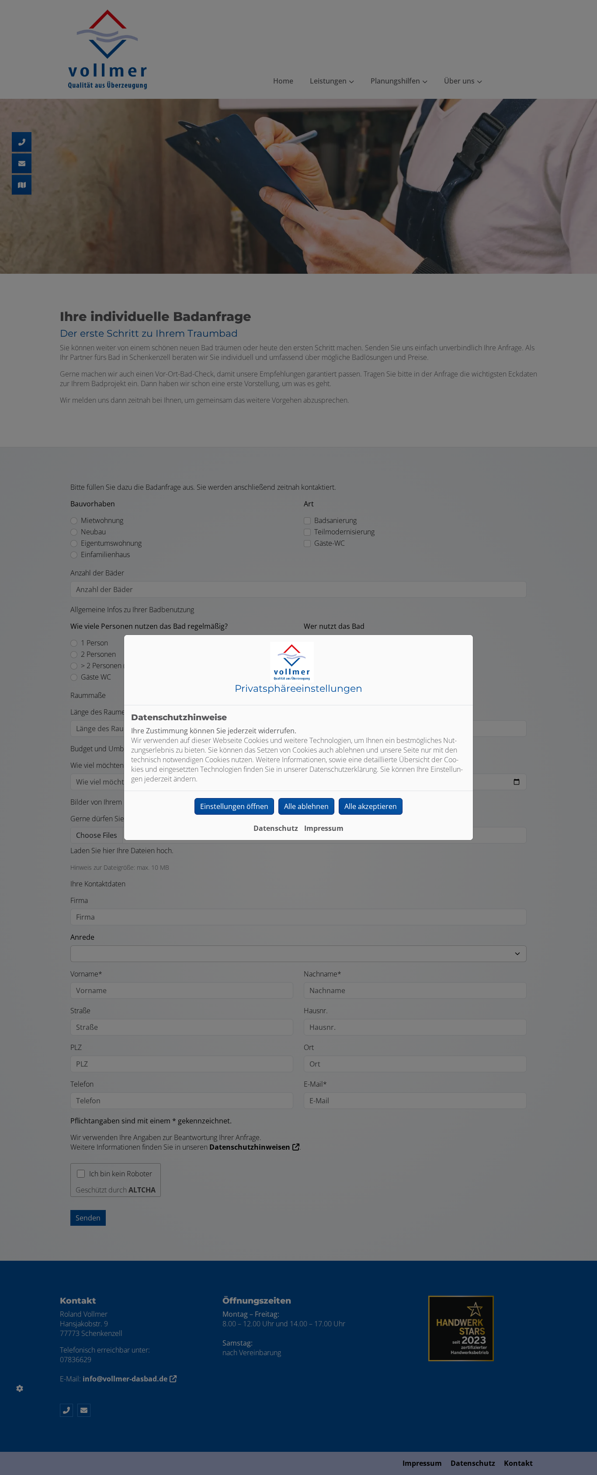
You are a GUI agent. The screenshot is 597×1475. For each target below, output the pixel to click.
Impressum (324, 828)
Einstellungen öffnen (234, 806)
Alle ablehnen (306, 806)
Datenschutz (275, 828)
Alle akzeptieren (370, 806)
